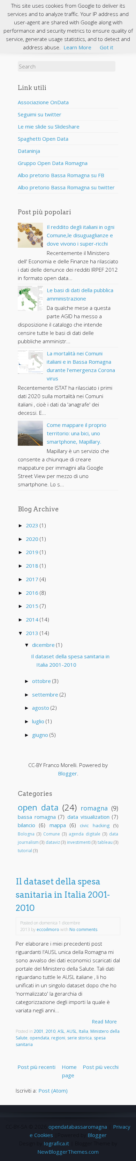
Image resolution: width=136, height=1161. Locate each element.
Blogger (67, 773)
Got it (106, 47)
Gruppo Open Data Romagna (53, 162)
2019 (33, 552)
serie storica (79, 1038)
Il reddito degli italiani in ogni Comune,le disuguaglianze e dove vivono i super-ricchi (80, 235)
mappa (58, 825)
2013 (33, 632)
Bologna (26, 834)
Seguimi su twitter (39, 114)
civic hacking (94, 825)
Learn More (77, 47)
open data (38, 807)
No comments (83, 929)
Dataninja (29, 150)
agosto (41, 707)
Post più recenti (36, 1066)
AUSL (72, 1031)
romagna (94, 808)
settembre (46, 694)
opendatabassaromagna (77, 1126)
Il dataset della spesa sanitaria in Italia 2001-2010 (63, 894)
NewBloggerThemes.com (68, 1151)
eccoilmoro (48, 929)
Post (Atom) (53, 1090)
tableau (105, 842)
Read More (104, 1021)
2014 (33, 619)
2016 (33, 592)
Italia (83, 1031)
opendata (39, 1038)
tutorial (25, 851)
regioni (58, 1038)
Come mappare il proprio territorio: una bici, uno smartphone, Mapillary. (76, 433)
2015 (33, 605)
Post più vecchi (101, 1066)
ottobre (42, 680)
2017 (33, 579)
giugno (41, 734)
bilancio (26, 825)
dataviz (53, 842)
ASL (61, 1031)
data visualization (88, 816)
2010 (50, 1031)
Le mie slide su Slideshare (49, 126)
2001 (39, 1031)
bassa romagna (37, 816)
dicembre (44, 644)
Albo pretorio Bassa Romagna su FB (61, 175)
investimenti (79, 842)
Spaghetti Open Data (43, 138)
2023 (33, 525)
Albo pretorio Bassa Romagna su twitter (66, 187)
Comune (51, 834)
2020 (33, 538)
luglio (39, 721)
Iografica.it (56, 1143)
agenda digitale (84, 834)
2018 (33, 565)
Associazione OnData (43, 102)
